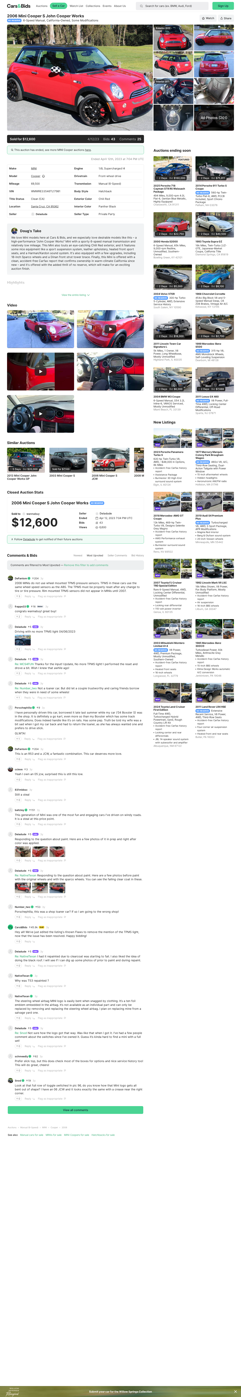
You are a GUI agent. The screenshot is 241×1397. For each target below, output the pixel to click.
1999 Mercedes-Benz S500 (208, 345)
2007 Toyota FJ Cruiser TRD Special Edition (167, 584)
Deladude (41, 214)
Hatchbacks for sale (103, 1134)
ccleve (19, 769)
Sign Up (223, 6)
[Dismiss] (235, 1391)
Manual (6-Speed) (29, 1127)
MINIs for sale (54, 1134)
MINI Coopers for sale (76, 1134)
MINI (34, 168)
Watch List (76, 6)
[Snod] (10, 1080)
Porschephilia (23, 707)
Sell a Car (58, 5)
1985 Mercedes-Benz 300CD (208, 644)
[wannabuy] (23, 513)
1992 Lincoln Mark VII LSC (211, 582)
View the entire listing (74, 294)
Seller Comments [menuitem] (117, 555)
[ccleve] (10, 769)
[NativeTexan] (10, 975)
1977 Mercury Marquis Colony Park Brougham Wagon (209, 454)
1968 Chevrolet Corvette (210, 293)
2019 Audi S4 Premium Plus (209, 517)
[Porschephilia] (10, 707)
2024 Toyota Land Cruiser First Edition (169, 708)
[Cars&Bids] (10, 927)
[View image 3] (57, 851)
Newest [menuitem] (78, 555)
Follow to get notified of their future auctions (48, 539)
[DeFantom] (10, 578)
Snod (18, 1080)
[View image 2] (40, 851)
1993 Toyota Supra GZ (208, 241)
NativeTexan (22, 975)
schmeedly (21, 1056)
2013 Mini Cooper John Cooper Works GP (22, 477)
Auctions (41, 6)
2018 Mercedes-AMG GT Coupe (168, 517)
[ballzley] (10, 810)
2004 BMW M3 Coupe (166, 396)
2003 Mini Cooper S (62, 475)
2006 (64, 1127)
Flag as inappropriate (50, 596)
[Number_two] (10, 906)
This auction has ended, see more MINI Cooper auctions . (53, 150)
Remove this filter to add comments (86, 565)
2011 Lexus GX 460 (207, 396)
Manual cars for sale (31, 1134)
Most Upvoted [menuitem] (95, 555)
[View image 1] (23, 640)
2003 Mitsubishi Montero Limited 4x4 (169, 644)
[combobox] (172, 6)
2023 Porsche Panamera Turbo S (168, 453)
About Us (120, 6)
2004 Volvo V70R (164, 293)
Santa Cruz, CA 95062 (45, 206)
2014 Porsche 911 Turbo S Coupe (211, 187)
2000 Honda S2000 (165, 241)
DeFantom (21, 578)
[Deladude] (33, 214)
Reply (28, 596)
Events (107, 6)
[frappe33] (10, 606)
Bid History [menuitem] (137, 555)
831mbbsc (21, 789)
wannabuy (33, 513)
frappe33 (20, 606)
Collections (93, 6)
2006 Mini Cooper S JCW (104, 477)
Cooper (35, 176)
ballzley (19, 809)
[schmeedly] (10, 1056)
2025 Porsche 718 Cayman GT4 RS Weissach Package (169, 188)
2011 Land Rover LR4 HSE (210, 706)
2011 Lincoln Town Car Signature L (167, 345)
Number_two (22, 906)
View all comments (75, 1110)
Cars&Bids (21, 927)
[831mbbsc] (10, 789)
